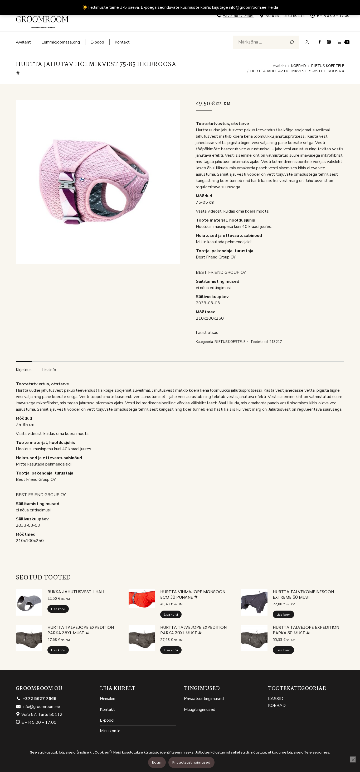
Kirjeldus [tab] (24, 370)
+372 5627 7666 (238, 15)
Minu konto (110, 731)
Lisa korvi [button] (58, 609)
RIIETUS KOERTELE (230, 341)
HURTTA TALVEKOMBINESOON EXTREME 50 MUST (303, 594)
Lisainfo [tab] (49, 370)
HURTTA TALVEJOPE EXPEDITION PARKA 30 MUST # (306, 630)
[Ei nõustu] (353, 759)
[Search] (291, 42)
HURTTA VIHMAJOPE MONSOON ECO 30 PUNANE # (192, 594)
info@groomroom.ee (41, 706)
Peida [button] (272, 7)
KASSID (275, 699)
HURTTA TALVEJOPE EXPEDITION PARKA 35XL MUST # (80, 630)
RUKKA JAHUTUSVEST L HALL (76, 592)
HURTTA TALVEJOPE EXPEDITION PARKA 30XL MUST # (193, 630)
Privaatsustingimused (204, 699)
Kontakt (107, 709)
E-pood (107, 720)
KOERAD (277, 705)
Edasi (157, 762)
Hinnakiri (107, 699)
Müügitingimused (199, 709)
